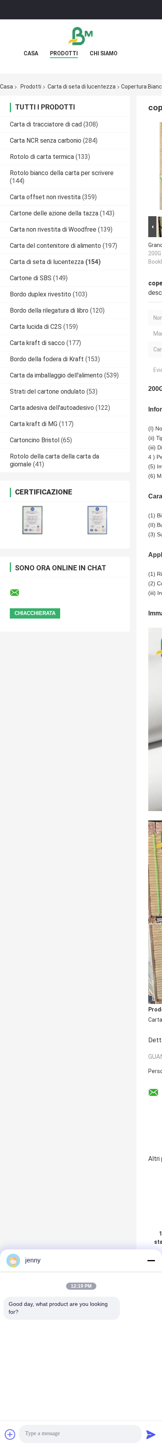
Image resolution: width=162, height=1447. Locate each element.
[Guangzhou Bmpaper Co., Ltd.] (81, 35)
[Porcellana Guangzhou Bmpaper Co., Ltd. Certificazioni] (32, 520)
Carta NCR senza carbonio (45, 140)
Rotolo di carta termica (42, 156)
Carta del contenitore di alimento (55, 245)
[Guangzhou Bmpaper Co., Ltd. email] (19, 592)
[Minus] (151, 1260)
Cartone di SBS (31, 278)
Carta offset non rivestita (45, 197)
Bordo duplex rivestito (40, 294)
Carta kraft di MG (33, 424)
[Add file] (10, 1434)
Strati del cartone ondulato (47, 391)
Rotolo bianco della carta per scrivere (62, 173)
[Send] (151, 1434)
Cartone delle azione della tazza (54, 213)
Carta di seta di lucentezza (82, 86)
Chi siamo (104, 53)
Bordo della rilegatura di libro (49, 310)
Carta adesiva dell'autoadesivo (52, 407)
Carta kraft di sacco (37, 343)
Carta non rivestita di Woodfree (53, 229)
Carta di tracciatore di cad (46, 124)
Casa (31, 53)
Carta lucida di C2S (36, 326)
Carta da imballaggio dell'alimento (56, 375)
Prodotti (64, 53)
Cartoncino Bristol (34, 440)
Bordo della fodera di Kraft (47, 359)
